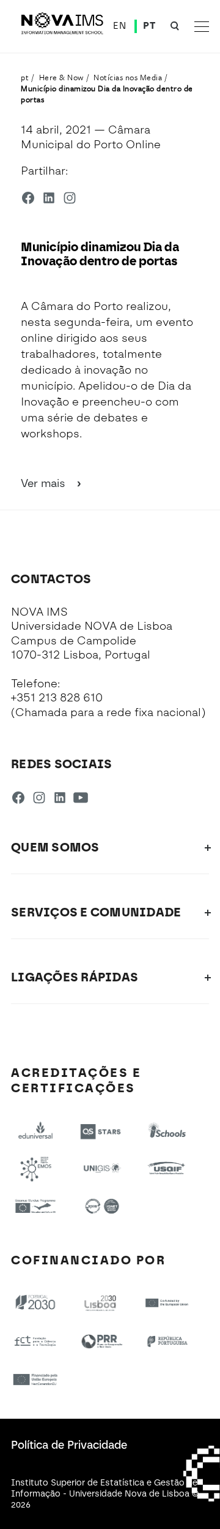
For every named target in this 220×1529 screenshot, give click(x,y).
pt (25, 77)
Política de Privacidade (69, 1445)
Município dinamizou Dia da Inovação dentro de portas (107, 94)
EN (119, 25)
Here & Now (61, 77)
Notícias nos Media (128, 77)
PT (149, 25)
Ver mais (44, 483)
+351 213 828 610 (57, 697)
